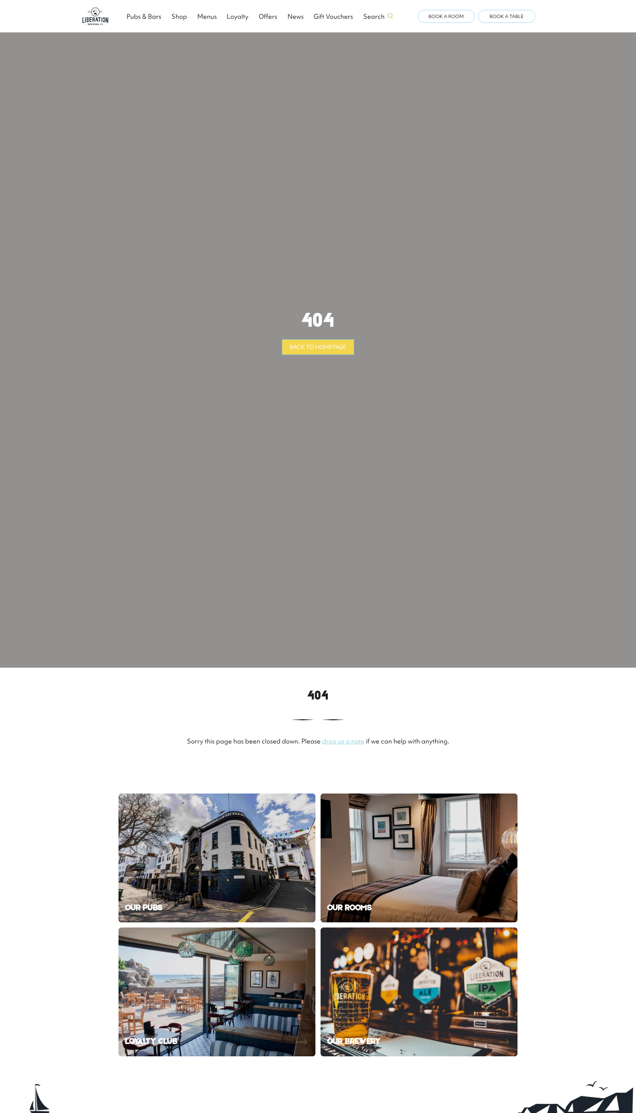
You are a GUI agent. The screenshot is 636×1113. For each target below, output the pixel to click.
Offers (268, 16)
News (295, 16)
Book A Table (507, 16)
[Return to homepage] (95, 16)
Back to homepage (318, 347)
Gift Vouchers (333, 16)
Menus (207, 16)
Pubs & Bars (144, 16)
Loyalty (237, 16)
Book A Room (446, 16)
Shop (179, 16)
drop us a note (343, 741)
